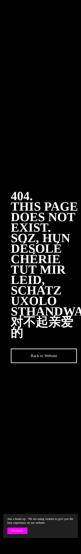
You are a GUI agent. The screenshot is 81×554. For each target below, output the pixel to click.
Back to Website (44, 355)
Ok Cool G (17, 530)
